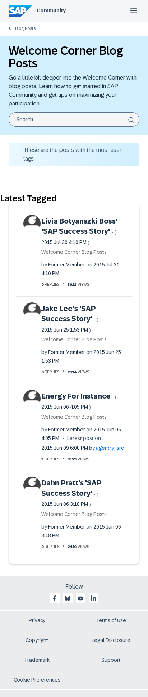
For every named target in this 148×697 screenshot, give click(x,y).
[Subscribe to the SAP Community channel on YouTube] (80, 598)
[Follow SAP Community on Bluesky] (67, 598)
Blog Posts (25, 28)
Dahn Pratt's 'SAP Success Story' (71, 493)
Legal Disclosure (111, 640)
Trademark (37, 660)
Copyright (37, 640)
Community (51, 10)
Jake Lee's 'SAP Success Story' (69, 319)
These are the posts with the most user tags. (72, 154)
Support (111, 660)
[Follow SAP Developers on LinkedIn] (93, 598)
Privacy (37, 620)
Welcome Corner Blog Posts (74, 252)
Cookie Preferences (37, 680)
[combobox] (74, 119)
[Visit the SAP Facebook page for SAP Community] (54, 598)
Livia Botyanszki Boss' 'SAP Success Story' (79, 231)
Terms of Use (111, 620)
